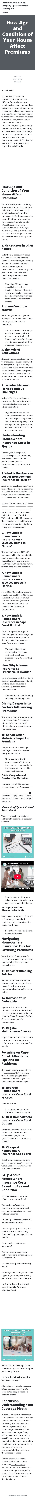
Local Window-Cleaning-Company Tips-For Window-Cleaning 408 (15, 5)
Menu (5, 12)
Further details (18, 1464)
